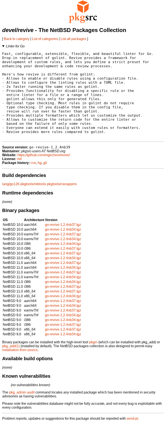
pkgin (93, 342)
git (45, 163)
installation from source (20, 350)
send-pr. (133, 418)
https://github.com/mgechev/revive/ (43, 155)
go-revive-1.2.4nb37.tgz (63, 224)
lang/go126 (10, 184)
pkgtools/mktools (33, 184)
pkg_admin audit (22, 392)
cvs (33, 163)
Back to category (16, 39)
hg (40, 163)
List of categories (45, 39)
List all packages (73, 39)
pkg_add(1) (11, 346)
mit (19, 159)
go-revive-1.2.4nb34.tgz (63, 229)
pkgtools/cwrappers (62, 184)
